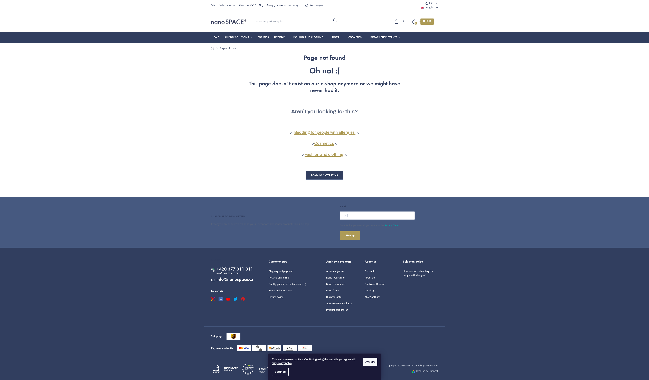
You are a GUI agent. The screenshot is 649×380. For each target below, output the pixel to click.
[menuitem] (216, 37)
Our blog (369, 290)
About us (370, 277)
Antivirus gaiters (335, 271)
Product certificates (227, 5)
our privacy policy (282, 363)
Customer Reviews (375, 284)
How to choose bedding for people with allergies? (418, 273)
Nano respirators (335, 277)
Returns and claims (279, 277)
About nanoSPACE (247, 5)
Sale (213, 5)
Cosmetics (324, 143)
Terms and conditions (280, 290)
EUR (431, 3)
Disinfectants (334, 297)
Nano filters (332, 290)
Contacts (370, 271)
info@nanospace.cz (235, 279)
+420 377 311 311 (235, 269)
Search (335, 20)
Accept (370, 361)
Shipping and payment (281, 271)
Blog (261, 5)
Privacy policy (276, 297)
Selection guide (316, 5)
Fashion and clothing (324, 154)
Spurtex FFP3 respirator (339, 303)
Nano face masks (335, 284)
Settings (280, 371)
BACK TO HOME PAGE (324, 175)
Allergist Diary (372, 297)
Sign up (350, 235)
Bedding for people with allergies (324, 132)
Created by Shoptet (427, 371)
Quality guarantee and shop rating (282, 5)
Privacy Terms (392, 225)
